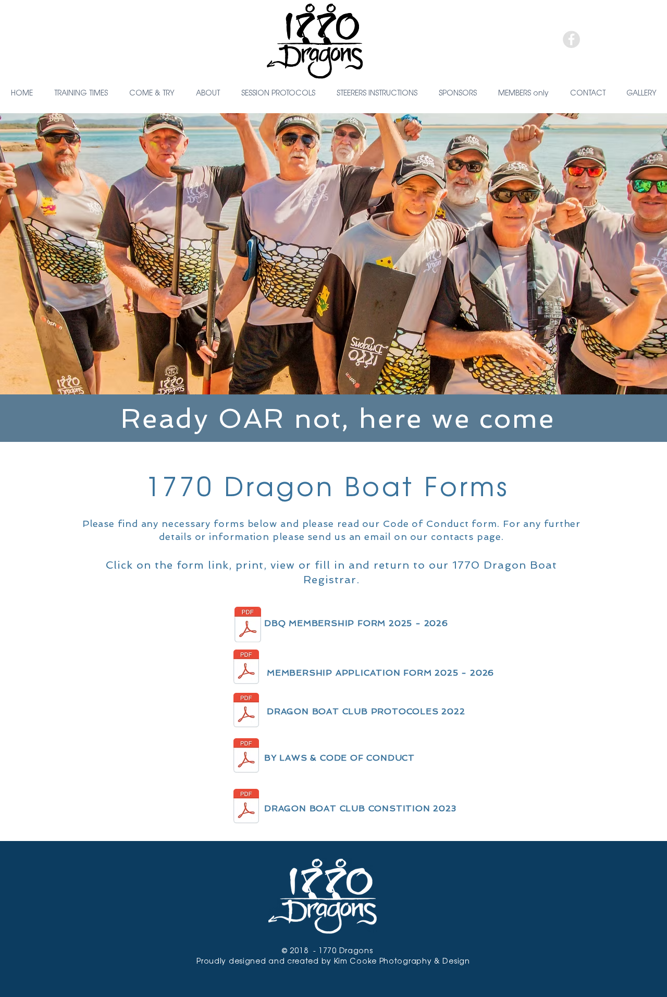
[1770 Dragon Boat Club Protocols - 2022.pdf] (246, 711)
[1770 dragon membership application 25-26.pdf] (246, 667)
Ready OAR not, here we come (337, 418)
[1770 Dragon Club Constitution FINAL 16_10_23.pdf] (246, 807)
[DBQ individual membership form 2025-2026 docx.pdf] (247, 626)
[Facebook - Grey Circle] (571, 39)
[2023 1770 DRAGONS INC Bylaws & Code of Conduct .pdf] (246, 756)
